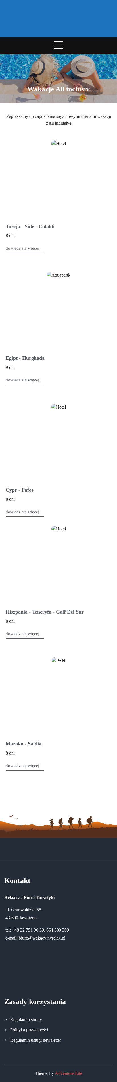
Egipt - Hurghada (25, 358)
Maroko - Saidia (23, 744)
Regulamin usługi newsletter (35, 1040)
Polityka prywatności (29, 1029)
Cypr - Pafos (20, 490)
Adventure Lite (68, 1073)
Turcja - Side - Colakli (30, 226)
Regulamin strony (26, 1019)
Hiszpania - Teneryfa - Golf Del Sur (45, 612)
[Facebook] (59, 849)
